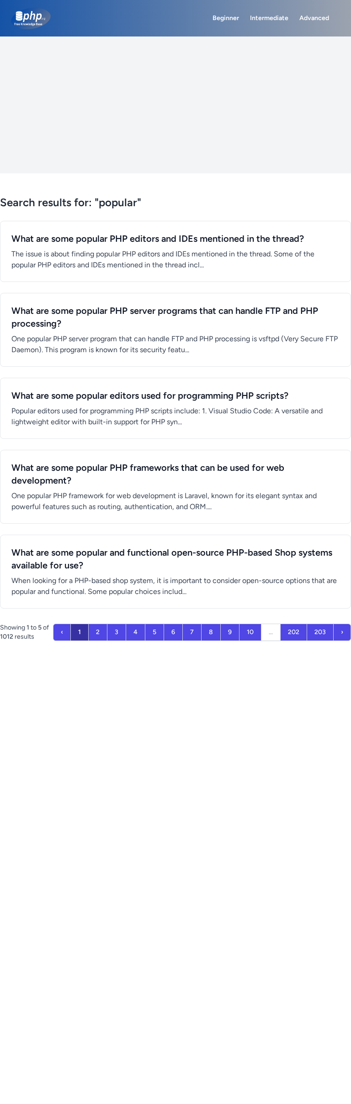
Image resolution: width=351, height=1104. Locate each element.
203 (320, 632)
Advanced (314, 18)
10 (250, 632)
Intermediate (269, 18)
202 (293, 632)
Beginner (226, 18)
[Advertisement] (175, 105)
